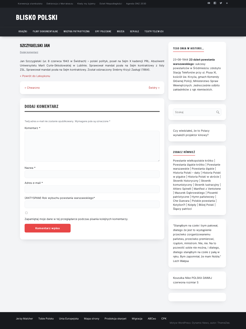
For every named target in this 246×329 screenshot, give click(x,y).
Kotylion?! (179, 204)
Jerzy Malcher (24, 318)
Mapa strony (91, 318)
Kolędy (192, 204)
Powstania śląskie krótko (189, 164)
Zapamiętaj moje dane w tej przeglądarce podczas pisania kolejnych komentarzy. (76, 219)
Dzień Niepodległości (111, 3)
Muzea (121, 31)
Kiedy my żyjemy (86, 3)
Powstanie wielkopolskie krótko (193, 160)
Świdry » (154, 87)
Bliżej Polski (206, 204)
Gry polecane (103, 31)
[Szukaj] (218, 111)
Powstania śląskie (203, 168)
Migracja (137, 318)
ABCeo (152, 318)
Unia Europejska (69, 318)
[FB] (215, 3)
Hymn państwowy (203, 196)
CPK (164, 318)
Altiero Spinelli (182, 188)
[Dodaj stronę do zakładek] (227, 3)
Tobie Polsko (46, 318)
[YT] (209, 3)
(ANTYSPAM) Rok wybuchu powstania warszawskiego (60, 198)
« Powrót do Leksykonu (35, 76)
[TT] (221, 3)
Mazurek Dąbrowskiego (190, 192)
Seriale (134, 31)
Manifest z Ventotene (207, 188)
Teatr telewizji (154, 31)
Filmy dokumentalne (45, 31)
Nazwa (30, 167)
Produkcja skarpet (116, 318)
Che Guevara (181, 200)
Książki (23, 31)
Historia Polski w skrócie (203, 176)
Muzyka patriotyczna (77, 31)
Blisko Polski (37, 17)
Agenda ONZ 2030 (136, 3)
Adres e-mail (34, 182)
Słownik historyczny (185, 180)
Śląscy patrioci (182, 208)
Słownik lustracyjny (207, 184)
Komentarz (32, 128)
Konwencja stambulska (30, 3)
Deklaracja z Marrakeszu (60, 3)
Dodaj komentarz (29, 52)
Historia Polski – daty (186, 172)
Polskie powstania (203, 200)
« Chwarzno (32, 87)
